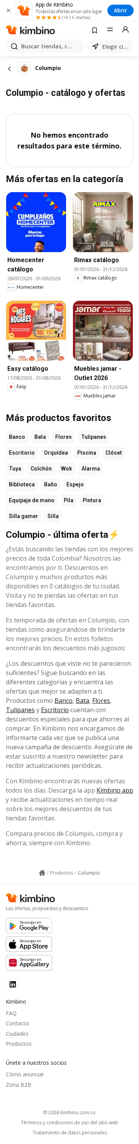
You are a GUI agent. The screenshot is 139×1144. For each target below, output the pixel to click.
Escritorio (22, 453)
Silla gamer (23, 516)
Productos (19, 1043)
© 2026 (69, 1112)
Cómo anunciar (25, 1074)
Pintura (92, 500)
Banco (17, 437)
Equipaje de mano (31, 500)
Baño (50, 484)
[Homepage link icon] (42, 873)
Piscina (86, 453)
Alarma (90, 468)
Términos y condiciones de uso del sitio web (69, 1123)
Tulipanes (93, 437)
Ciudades (17, 1033)
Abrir (120, 10)
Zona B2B (18, 1084)
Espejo (75, 484)
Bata (40, 437)
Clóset (113, 453)
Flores (63, 437)
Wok (66, 468)
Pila (68, 500)
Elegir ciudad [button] (116, 46)
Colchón (41, 468)
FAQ (11, 1013)
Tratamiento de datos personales (70, 1133)
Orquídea (56, 453)
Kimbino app (115, 790)
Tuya (15, 468)
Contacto (17, 1023)
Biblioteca (22, 484)
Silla (53, 516)
